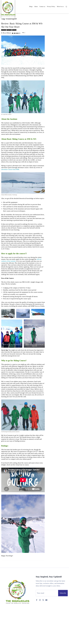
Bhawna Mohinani (7, 32)
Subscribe (63, 593)
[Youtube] (46, 600)
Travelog (14, 29)
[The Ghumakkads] (8, 9)
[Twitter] (43, 600)
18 (24, 32)
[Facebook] (37, 600)
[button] (66, 6)
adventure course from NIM (10, 169)
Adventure (3, 29)
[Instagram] (40, 600)
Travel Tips (9, 29)
